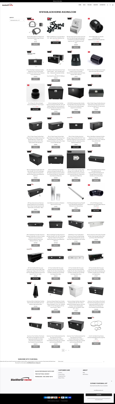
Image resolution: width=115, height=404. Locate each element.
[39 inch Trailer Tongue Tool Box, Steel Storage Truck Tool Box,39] (76, 159)
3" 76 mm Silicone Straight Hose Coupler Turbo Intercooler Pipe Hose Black (96, 70)
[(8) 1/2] (35, 26)
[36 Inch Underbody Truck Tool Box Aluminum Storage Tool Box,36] (56, 159)
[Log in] (110, 5)
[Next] (68, 350)
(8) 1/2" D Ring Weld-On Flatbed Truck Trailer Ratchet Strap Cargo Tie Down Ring (35, 38)
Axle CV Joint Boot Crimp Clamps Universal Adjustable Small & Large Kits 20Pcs (96, 337)
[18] (76, 26)
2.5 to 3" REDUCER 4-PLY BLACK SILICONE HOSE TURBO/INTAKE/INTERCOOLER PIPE (96, 38)
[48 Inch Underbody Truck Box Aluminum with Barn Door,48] (56, 224)
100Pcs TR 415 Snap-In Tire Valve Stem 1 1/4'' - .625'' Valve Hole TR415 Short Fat (56, 37)
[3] (96, 59)
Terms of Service (98, 399)
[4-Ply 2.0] (96, 192)
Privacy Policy (107, 398)
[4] (76, 192)
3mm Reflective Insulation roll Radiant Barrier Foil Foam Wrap (55, 203)
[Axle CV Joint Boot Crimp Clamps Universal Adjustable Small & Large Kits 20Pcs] (96, 325)
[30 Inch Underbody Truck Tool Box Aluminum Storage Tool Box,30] (56, 93)
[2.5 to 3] (96, 26)
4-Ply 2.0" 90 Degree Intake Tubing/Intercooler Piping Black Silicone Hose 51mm (96, 204)
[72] (56, 257)
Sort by (12, 17)
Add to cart (56, 42)
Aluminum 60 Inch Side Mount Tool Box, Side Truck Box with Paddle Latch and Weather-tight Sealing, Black (35, 303)
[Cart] (112, 5)
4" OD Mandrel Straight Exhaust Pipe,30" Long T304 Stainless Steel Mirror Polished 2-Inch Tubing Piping (76, 204)
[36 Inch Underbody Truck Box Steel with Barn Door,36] (35, 159)
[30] (76, 93)
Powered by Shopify (64, 400)
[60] (35, 257)
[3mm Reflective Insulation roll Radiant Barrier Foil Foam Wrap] (56, 192)
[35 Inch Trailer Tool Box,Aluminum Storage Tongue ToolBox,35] (76, 126)
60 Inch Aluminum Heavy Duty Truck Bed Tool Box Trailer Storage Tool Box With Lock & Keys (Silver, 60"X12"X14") (96, 236)
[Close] (111, 381)
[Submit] (103, 362)
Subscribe (98, 394)
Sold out (35, 44)
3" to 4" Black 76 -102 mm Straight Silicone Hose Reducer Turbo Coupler (35, 104)
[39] (35, 192)
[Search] (107, 5)
